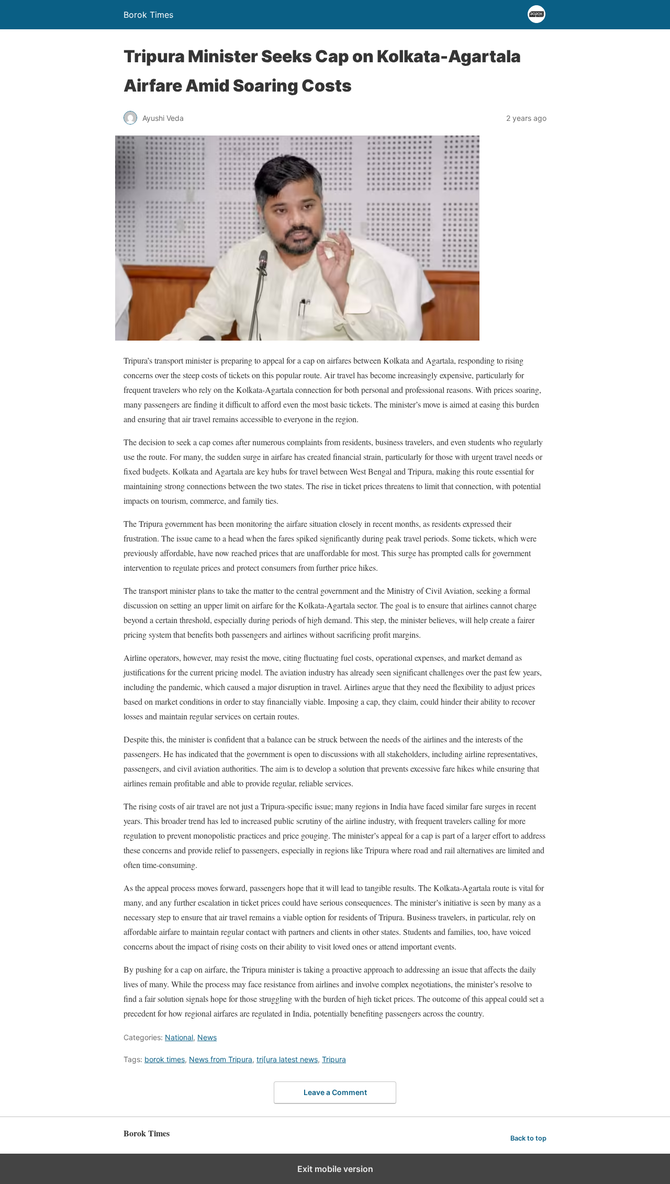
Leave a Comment (335, 1092)
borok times (164, 1059)
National (179, 1037)
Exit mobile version (335, 1169)
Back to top (528, 1138)
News (207, 1037)
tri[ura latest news (287, 1059)
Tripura (334, 1059)
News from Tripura (220, 1059)
